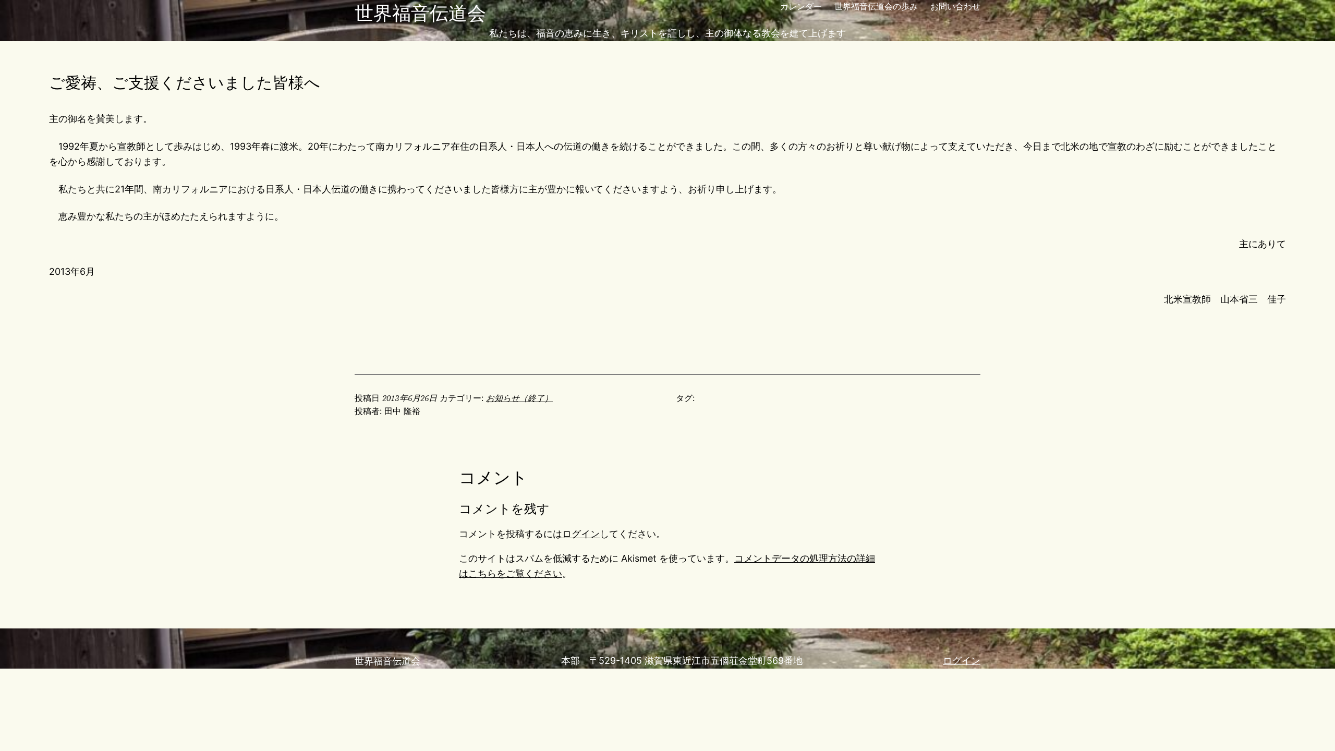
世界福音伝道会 (420, 13)
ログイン (581, 533)
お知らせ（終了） (519, 398)
